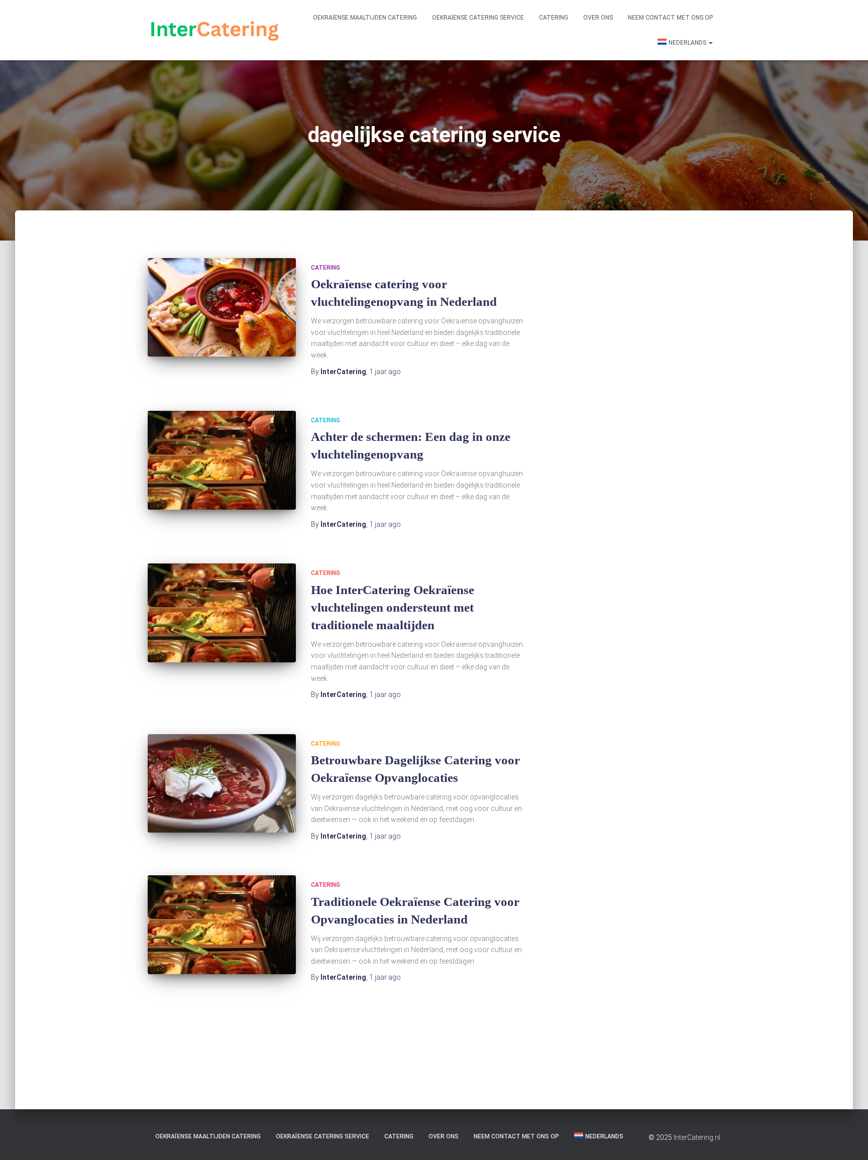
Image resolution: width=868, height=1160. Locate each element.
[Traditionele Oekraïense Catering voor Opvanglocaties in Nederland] (222, 924)
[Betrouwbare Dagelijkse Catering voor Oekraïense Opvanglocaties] (222, 783)
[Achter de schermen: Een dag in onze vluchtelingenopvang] (222, 460)
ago (385, 372)
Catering (553, 17)
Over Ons (598, 17)
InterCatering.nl (697, 1137)
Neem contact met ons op (670, 17)
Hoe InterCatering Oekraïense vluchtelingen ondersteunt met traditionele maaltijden (392, 607)
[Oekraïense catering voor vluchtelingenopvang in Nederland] (222, 307)
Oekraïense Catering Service (478, 17)
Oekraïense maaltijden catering (365, 17)
